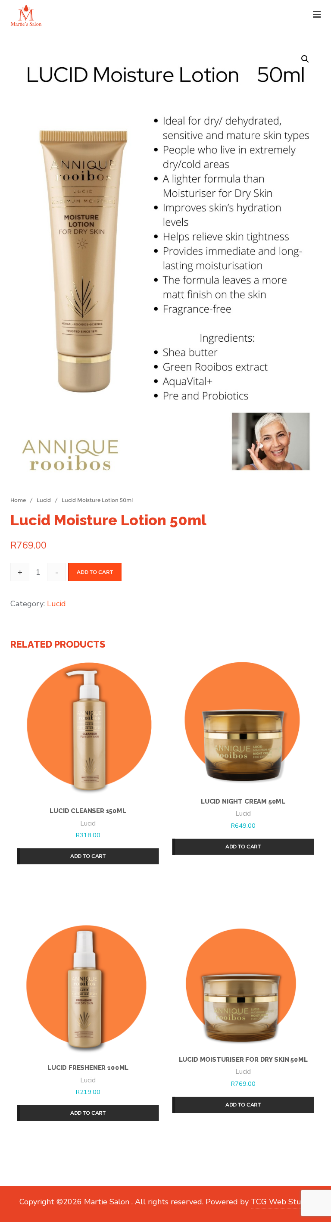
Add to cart (95, 572)
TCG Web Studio (281, 1202)
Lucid (44, 500)
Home (18, 500)
